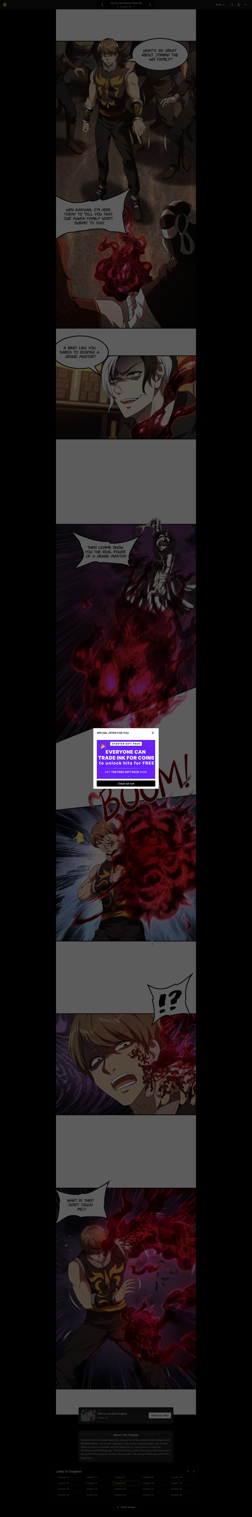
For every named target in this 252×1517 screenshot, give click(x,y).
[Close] (152, 733)
